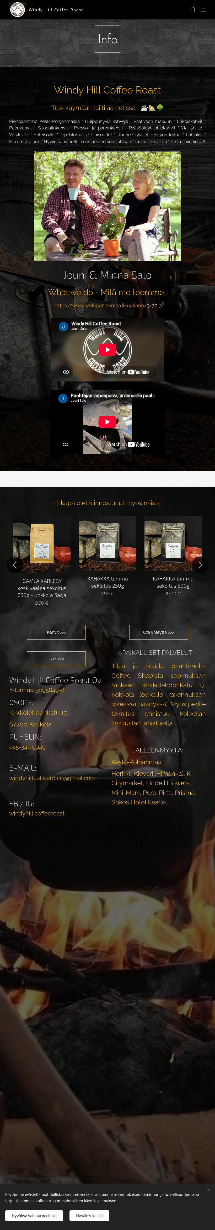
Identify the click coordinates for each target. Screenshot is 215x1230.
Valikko (203, 9)
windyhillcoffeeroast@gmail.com (52, 777)
